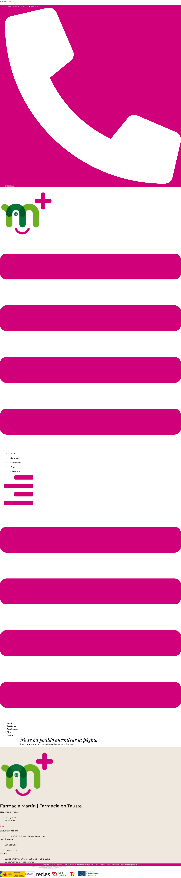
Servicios (14, 458)
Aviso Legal (93, 865)
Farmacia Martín (7, 1)
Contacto (15, 472)
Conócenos (16, 462)
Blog (12, 467)
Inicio (13, 453)
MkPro (137, 865)
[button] (90, 344)
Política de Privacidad (79, 865)
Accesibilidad (104, 865)
